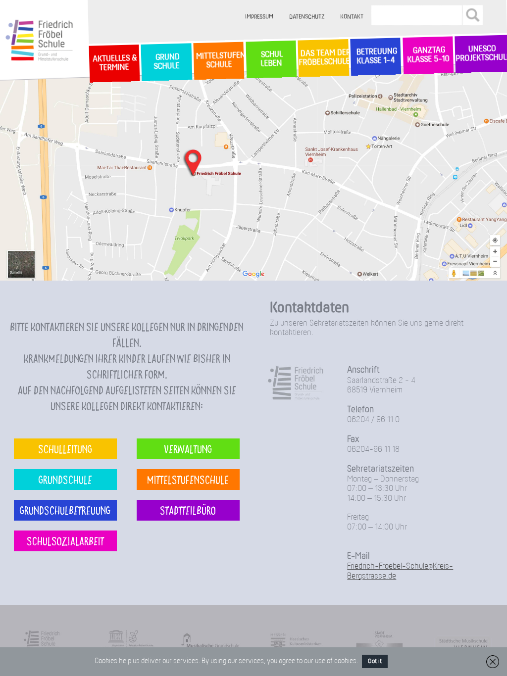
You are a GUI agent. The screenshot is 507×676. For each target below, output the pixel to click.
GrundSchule (166, 62)
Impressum (259, 17)
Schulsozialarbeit (65, 540)
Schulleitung (65, 448)
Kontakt (351, 17)
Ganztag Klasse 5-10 (428, 55)
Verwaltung (188, 448)
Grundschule (65, 479)
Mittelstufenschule (188, 479)
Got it (375, 661)
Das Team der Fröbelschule (324, 58)
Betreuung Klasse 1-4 (375, 56)
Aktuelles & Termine (114, 63)
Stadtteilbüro (188, 510)
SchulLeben (271, 59)
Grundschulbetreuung (65, 510)
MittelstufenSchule (219, 60)
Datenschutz (306, 17)
